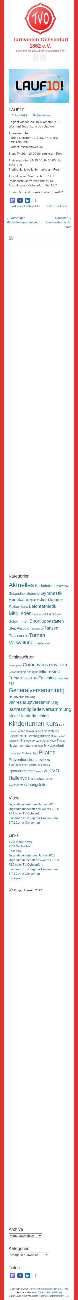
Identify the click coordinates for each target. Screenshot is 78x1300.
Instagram (16, 878)
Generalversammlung (37, 690)
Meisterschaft (58, 736)
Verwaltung (21, 642)
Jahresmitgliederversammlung (40, 709)
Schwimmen (18, 621)
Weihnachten (17, 785)
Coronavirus (35, 664)
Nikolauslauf (54, 745)
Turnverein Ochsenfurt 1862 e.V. (40, 43)
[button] (12, 200)
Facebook (15, 851)
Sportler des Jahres (39, 765)
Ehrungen (32, 671)
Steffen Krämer (41, 115)
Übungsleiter (37, 784)
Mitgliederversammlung (34, 740)
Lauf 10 (50, 206)
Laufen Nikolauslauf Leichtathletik (38, 731)
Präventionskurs (23, 759)
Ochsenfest (15, 753)
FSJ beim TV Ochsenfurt (25, 813)
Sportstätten (52, 621)
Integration (32, 599)
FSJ (11, 683)
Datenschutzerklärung (50, 1292)
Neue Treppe (57, 740)
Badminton (44, 586)
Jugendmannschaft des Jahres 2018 (34, 809)
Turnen (37, 635)
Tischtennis (18, 635)
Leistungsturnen (39, 736)
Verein (49, 778)
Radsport (37, 614)
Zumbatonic (42, 643)
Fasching (47, 677)
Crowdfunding (17, 671)
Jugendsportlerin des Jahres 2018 (32, 804)
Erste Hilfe (30, 678)
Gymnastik (52, 593)
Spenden (43, 760)
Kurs (24, 607)
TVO (45, 771)
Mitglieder (20, 613)
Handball (17, 599)
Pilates (47, 752)
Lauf (61, 725)
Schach (56, 614)
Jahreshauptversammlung (33, 702)
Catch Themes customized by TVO (50, 1296)
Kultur (14, 606)
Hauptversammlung (22, 697)
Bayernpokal (15, 665)
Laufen (12, 731)
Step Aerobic (19, 628)
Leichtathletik (32, 206)
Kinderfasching (35, 716)
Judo (43, 599)
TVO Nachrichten (32, 778)
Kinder (14, 716)
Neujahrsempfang (21, 745)
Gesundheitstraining (24, 593)
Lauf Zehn (62, 206)
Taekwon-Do (37, 628)
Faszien (62, 678)
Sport (35, 621)
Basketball (61, 586)
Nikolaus (38, 745)
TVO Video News (20, 841)
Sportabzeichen (18, 764)
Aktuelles (17, 206)
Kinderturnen (26, 723)
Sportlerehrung (20, 771)
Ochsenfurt (30, 753)
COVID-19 (58, 665)
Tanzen (51, 628)
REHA (47, 614)
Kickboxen (55, 599)
